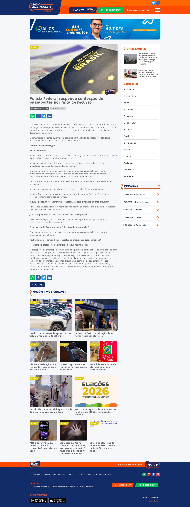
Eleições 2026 (130, 122)
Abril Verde (129, 89)
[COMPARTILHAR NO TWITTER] (43, 116)
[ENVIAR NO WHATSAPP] (32, 116)
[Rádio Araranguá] (41, 7)
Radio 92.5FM (50, 474)
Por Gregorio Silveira (39, 108)
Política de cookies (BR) (102, 474)
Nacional (128, 149)
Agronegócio (130, 96)
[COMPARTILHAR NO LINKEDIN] (49, 116)
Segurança (129, 169)
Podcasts (131, 186)
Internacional (130, 143)
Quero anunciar (84, 474)
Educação (128, 116)
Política (127, 156)
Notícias (61, 474)
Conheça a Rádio (36, 474)
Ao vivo (127, 102)
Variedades (129, 176)
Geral (126, 136)
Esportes (128, 129)
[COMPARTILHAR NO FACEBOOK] (38, 116)
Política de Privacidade (150, 497)
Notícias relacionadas (49, 292)
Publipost (128, 163)
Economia (128, 109)
